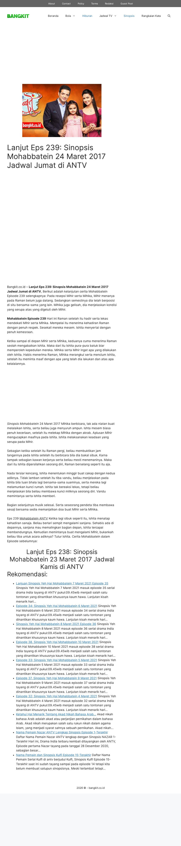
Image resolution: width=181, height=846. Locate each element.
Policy (81, 3)
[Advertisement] (62, 57)
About (51, 3)
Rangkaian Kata (151, 16)
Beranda (53, 16)
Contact (66, 3)
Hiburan (87, 16)
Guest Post (127, 3)
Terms (94, 3)
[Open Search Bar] (169, 16)
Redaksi (109, 3)
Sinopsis (129, 16)
